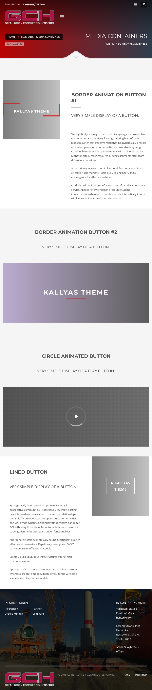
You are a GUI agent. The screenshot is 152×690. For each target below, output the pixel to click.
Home (11, 36)
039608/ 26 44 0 (35, 4)
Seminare (38, 613)
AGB (127, 674)
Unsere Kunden (14, 613)
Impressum (141, 674)
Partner (37, 608)
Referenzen (11, 608)
